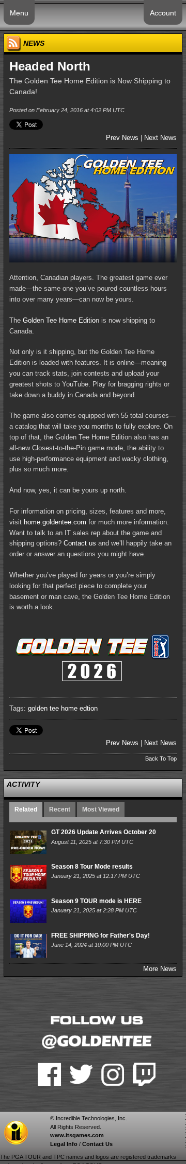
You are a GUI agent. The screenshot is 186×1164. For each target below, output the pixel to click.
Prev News (122, 138)
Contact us (80, 543)
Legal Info (64, 1144)
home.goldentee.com (55, 522)
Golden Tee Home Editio (59, 320)
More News (160, 969)
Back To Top (161, 758)
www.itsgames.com (77, 1135)
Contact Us (97, 1144)
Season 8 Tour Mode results (92, 866)
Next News (160, 138)
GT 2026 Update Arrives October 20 (103, 832)
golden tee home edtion (63, 708)
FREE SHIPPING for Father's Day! (100, 935)
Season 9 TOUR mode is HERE (96, 901)
